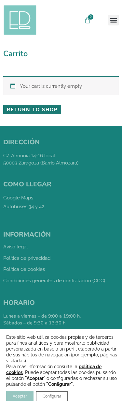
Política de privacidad (26, 258)
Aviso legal (15, 246)
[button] (113, 20)
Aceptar (20, 396)
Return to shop (32, 109)
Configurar (52, 396)
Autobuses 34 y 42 (23, 206)
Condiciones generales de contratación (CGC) (54, 280)
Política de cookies (24, 269)
